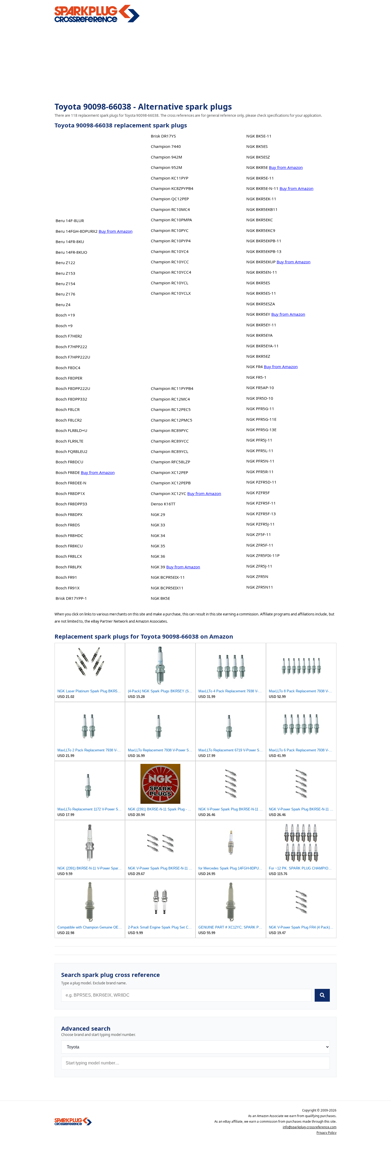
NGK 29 (158, 514)
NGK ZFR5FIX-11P (263, 555)
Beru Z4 (63, 304)
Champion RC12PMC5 (171, 420)
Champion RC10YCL (169, 282)
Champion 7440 (166, 146)
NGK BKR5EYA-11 (262, 345)
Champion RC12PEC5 (171, 409)
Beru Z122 (65, 262)
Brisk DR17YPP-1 (71, 598)
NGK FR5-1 (256, 377)
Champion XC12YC (168, 493)
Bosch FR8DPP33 (71, 503)
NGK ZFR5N (257, 576)
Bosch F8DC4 (68, 367)
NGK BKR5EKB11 (262, 209)
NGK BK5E (160, 598)
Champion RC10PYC (170, 230)
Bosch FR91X (68, 587)
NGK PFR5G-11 (260, 408)
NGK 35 (158, 545)
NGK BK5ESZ (258, 157)
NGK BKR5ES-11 (261, 293)
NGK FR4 (254, 366)
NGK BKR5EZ (258, 356)
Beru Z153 (65, 273)
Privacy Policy (326, 1133)
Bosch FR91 (66, 577)
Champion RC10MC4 (170, 209)
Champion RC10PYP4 (171, 240)
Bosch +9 (64, 325)
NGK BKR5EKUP (261, 261)
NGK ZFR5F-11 (259, 545)
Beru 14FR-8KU (70, 241)
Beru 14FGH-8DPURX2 (77, 231)
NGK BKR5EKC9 (260, 230)
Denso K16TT (163, 503)
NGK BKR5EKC (259, 219)
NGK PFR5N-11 (260, 461)
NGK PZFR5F (258, 492)
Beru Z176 (65, 294)
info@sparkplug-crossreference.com (309, 1127)
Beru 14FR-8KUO (71, 252)
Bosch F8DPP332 (71, 399)
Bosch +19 (65, 315)
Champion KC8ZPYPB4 (172, 188)
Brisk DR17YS (163, 136)
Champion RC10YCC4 (171, 272)
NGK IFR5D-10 (259, 398)
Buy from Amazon (115, 231)
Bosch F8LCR (68, 409)
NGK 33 (158, 524)
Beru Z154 (65, 283)
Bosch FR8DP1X (70, 493)
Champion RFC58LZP (170, 461)
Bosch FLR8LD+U (71, 430)
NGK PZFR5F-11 (261, 503)
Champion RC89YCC (170, 441)
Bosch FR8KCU (69, 545)
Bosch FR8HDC (69, 535)
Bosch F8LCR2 (69, 420)
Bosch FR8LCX (69, 556)
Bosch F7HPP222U (73, 357)
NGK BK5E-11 (259, 136)
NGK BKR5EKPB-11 (263, 240)
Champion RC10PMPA (171, 219)
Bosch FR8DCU (69, 461)
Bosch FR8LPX (69, 566)
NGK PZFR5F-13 (261, 513)
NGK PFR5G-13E (261, 429)
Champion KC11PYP (169, 178)
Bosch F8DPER (69, 378)
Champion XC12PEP (169, 472)
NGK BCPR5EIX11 (167, 587)
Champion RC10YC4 (170, 251)
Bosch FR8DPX (69, 514)
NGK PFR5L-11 (259, 450)
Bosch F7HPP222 (71, 346)
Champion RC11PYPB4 (172, 388)
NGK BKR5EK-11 (261, 198)
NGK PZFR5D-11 (261, 482)
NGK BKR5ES (258, 282)
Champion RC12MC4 (170, 399)
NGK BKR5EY (258, 314)
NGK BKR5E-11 (260, 178)
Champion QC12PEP (170, 198)
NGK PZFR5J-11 (260, 524)
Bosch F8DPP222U (73, 388)
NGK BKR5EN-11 (261, 272)
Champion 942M (166, 157)
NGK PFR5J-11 (259, 440)
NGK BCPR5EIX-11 (168, 577)
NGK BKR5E (257, 167)
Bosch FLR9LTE (69, 441)
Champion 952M (166, 167)
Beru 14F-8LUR (70, 220)
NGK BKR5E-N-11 (262, 188)
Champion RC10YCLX (171, 293)
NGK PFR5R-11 (260, 471)
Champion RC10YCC (170, 261)
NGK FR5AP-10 (260, 387)
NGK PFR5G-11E (261, 419)
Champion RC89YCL (169, 451)
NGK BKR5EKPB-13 (263, 251)
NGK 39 (158, 566)
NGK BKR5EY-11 (261, 324)
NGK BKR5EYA (259, 335)
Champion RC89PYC (170, 430)
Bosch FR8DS (68, 524)
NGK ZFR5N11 (259, 587)
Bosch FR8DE (68, 472)
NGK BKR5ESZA (260, 303)
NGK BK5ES (257, 146)
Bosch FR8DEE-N (71, 482)
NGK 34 (158, 535)
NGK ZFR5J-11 (259, 566)
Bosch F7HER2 (69, 336)
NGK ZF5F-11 (258, 534)
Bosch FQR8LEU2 (72, 451)
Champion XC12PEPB (171, 482)
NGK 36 (158, 556)
